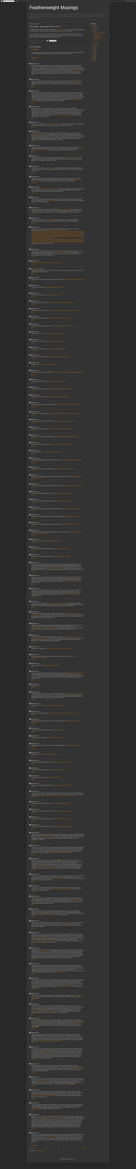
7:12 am (33, 502)
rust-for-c (40, 42)
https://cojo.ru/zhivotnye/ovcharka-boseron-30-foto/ (58, 318)
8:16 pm (33, 943)
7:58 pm (33, 304)
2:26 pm (33, 869)
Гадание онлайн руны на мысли (61, 252)
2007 (93, 58)
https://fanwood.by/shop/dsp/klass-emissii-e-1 (72, 581)
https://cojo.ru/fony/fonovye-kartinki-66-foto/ (51, 452)
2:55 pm (33, 343)
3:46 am (33, 256)
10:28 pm (33, 203)
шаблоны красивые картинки (49, 1137)
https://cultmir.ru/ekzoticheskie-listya (66, 986)
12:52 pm (33, 607)
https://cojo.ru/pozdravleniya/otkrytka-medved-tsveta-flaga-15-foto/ (60, 388)
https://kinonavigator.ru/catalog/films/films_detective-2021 (43, 627)
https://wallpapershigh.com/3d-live (64, 501)
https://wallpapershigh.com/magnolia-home (62, 785)
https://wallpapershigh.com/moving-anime (61, 762)
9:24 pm (33, 584)
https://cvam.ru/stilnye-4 (41, 1081)
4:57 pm (33, 172)
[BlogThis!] (51, 41)
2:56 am (33, 1142)
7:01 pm (33, 518)
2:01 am (33, 296)
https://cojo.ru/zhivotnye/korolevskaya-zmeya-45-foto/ (42, 940)
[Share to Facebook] (54, 41)
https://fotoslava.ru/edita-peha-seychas (55, 737)
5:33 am (33, 667)
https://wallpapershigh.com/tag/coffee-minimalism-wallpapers (58, 648)
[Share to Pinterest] (56, 41)
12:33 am (33, 1072)
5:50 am (33, 1028)
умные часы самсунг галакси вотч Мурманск (74, 693)
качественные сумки (77, 70)
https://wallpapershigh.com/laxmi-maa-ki (50, 665)
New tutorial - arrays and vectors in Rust (98, 37)
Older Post (83, 1148)
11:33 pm (33, 510)
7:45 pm (33, 495)
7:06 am (33, 731)
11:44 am (33, 854)
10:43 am (33, 805)
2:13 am (33, 141)
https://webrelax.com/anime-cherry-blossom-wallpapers (66, 436)
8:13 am (33, 558)
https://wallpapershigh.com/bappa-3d (65, 493)
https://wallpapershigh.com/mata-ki (53, 777)
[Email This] (50, 41)
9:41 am (33, 75)
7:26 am (33, 422)
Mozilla (34, 42)
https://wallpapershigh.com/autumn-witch (73, 516)
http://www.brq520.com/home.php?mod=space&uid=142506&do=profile (46, 262)
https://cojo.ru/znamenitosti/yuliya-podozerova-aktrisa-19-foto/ (59, 428)
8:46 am (33, 127)
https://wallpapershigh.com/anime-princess (70, 524)
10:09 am (33, 213)
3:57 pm (33, 687)
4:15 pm (33, 383)
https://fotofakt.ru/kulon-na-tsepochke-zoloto (45, 866)
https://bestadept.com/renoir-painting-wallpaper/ (55, 341)
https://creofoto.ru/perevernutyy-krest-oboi (60, 888)
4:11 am (33, 535)
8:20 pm (33, 905)
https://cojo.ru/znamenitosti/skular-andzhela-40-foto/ (54, 287)
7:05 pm (33, 1098)
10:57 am (33, 812)
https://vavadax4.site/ (45, 951)
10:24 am (33, 1014)
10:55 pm (33, 797)
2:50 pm (33, 550)
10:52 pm (33, 891)
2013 (93, 47)
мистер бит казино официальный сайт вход (50, 188)
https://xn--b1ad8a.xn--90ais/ (66, 922)
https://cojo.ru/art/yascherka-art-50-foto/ (53, 294)
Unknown (33, 49)
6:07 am (33, 739)
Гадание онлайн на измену (75, 82)
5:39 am (33, 999)
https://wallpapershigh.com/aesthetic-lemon (71, 508)
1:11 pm (33, 118)
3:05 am (33, 841)
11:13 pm (33, 86)
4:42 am (33, 1059)
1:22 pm (33, 59)
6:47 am (33, 479)
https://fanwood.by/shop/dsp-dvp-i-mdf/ (71, 594)
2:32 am (33, 1085)
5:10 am (33, 771)
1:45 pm (33, 597)
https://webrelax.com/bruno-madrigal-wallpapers (56, 381)
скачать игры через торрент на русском (62, 114)
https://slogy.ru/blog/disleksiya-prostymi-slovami (74, 279)
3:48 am (33, 928)
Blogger (73, 1159)
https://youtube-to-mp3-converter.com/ (52, 124)
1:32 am (33, 151)
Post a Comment (34, 1145)
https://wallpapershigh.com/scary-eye (62, 818)
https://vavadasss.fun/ (47, 1052)
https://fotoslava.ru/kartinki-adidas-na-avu (51, 754)
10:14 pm (33, 453)
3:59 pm (33, 470)
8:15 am (33, 724)
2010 (93, 53)
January (95, 43)
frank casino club (49, 200)
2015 (93, 25)
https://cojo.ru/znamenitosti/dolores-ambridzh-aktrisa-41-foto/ (63, 325)
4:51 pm (33, 989)
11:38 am (33, 916)
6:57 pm (33, 327)
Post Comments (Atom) (40, 1150)
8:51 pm (33, 162)
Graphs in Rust (96, 39)
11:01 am (33, 714)
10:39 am (33, 973)
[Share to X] (53, 41)
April (94, 31)
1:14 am (33, 319)
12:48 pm (33, 375)
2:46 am (33, 390)
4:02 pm (33, 542)
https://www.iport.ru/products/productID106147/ (57, 603)
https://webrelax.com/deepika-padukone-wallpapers (57, 396)
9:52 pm (33, 881)
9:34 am (33, 273)
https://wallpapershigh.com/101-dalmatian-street (73, 485)
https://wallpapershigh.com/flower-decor (59, 769)
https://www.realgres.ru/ (61, 972)
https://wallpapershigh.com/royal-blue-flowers (61, 811)
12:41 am (33, 398)
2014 (93, 45)
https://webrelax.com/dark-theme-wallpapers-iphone (65, 421)
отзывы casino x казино (50, 168)
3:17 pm (33, 487)
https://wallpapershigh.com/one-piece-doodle (60, 803)
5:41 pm (33, 312)
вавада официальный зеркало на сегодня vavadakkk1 (50, 1117)
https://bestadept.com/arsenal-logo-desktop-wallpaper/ (57, 356)
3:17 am (33, 335)
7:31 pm (33, 193)
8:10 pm (33, 358)
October (95, 27)
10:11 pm (33, 571)
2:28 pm (33, 1110)
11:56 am (33, 446)
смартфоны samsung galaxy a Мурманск (75, 673)
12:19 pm (33, 699)
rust (37, 42)
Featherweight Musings (53, 7)
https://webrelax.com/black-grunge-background (60, 444)
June (94, 29)
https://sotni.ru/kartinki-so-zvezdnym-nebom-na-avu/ (50, 1041)
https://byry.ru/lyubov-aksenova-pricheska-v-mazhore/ (60, 852)
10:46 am (33, 350)
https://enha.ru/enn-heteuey (58, 878)
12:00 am (33, 289)
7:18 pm (33, 707)
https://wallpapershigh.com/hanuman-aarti (61, 556)
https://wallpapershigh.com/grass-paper (64, 826)
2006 (93, 60)
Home (58, 1148)
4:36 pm (33, 630)
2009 (93, 55)
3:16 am (33, 526)
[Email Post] (47, 40)
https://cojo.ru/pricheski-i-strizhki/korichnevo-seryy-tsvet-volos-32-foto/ (64, 713)
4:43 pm (33, 264)
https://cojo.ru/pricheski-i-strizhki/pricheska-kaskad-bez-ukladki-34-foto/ (63, 413)
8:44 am (33, 102)
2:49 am (33, 779)
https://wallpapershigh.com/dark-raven (62, 548)
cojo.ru (38, 686)
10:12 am (33, 959)
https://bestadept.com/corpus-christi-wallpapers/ (53, 333)
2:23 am (33, 281)
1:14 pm (33, 828)
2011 (93, 51)
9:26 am (33, 462)
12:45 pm (33, 820)
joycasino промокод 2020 (64, 209)
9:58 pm (33, 763)
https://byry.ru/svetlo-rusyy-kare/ (59, 729)
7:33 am (33, 407)
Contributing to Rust (97, 34)
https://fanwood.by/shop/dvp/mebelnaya (55, 568)
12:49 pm (33, 756)
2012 (93, 49)
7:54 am (33, 619)
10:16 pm (33, 430)
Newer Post (32, 1148)
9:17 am (33, 748)
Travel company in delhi (36, 268)
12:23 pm (33, 438)
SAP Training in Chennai (36, 57)
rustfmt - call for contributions (99, 32)
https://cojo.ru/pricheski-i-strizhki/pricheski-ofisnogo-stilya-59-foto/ (65, 310)
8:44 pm (33, 642)
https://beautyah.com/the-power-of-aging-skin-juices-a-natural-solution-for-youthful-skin (57, 795)
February (95, 41)
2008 (93, 56)
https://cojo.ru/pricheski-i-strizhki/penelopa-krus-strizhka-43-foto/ (45, 1011)
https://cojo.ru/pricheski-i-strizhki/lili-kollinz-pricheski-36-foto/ (61, 302)
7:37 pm (33, 680)
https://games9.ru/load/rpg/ (37, 134)
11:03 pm (33, 222)
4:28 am (33, 787)
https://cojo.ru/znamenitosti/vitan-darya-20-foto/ (57, 349)
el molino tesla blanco (49, 219)
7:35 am (33, 1042)
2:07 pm (33, 366)
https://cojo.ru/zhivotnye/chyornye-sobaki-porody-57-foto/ (54, 705)
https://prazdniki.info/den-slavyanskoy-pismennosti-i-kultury (44, 1095)
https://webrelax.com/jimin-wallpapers (47, 364)
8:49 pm (33, 650)
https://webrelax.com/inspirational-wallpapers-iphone (65, 468)
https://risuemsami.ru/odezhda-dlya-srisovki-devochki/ (46, 914)
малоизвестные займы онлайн (71, 157)
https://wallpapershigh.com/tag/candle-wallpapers (50, 541)
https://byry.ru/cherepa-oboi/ (47, 836)
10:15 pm (33, 245)
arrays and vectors (61, 29)
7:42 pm (33, 659)
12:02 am (33, 182)
